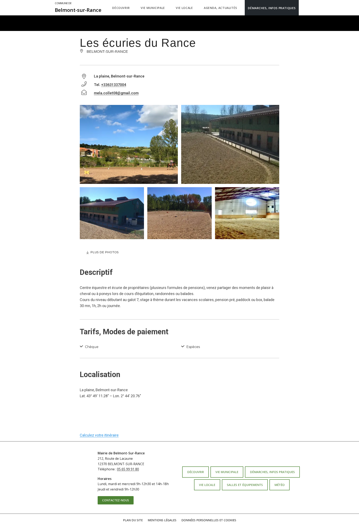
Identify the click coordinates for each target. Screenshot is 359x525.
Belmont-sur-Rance (78, 7)
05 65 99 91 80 (128, 469)
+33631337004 (113, 84)
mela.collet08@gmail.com (116, 93)
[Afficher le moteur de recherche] (303, 7)
